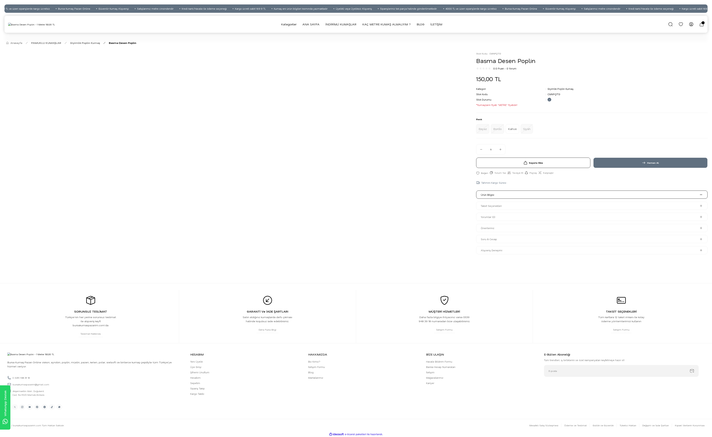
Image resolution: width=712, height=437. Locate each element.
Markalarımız (315, 377)
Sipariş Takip (197, 388)
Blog (311, 372)
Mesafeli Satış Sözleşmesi (543, 425)
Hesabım (195, 377)
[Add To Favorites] (482, 173)
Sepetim (195, 383)
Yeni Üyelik (196, 361)
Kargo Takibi (197, 393)
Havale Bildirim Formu (439, 361)
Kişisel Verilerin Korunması (690, 425)
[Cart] (701, 24)
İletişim (430, 372)
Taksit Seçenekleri (491, 205)
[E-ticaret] (355, 434)
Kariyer (430, 383)
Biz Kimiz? (314, 361)
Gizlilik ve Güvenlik (603, 425)
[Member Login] (691, 24)
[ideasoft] (336, 434)
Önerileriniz (487, 228)
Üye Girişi (195, 366)
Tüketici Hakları (628, 425)
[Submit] (692, 371)
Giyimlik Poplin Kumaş (560, 88)
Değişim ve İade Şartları (655, 425)
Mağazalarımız (434, 377)
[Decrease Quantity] (479, 149)
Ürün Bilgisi (487, 194)
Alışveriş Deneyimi (491, 250)
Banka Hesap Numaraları (440, 366)
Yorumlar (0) (488, 216)
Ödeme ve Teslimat (575, 425)
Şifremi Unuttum (199, 372)
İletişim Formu (316, 366)
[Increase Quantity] (502, 149)
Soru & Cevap (489, 239)
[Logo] (31, 24)
